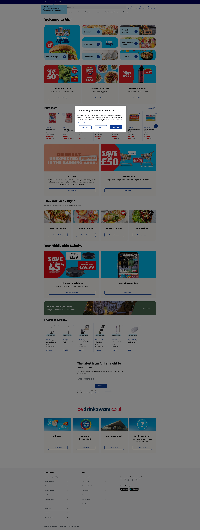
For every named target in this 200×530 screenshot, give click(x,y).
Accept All (116, 127)
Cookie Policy (81, 122)
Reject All (100, 127)
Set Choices (85, 127)
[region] (100, 119)
